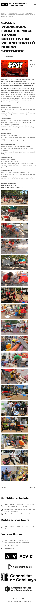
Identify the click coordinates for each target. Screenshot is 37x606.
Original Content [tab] (9, 56)
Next (31, 488)
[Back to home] (13, 4)
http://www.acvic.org (8, 185)
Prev (5, 488)
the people (28, 601)
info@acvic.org (9, 548)
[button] (35, 4)
